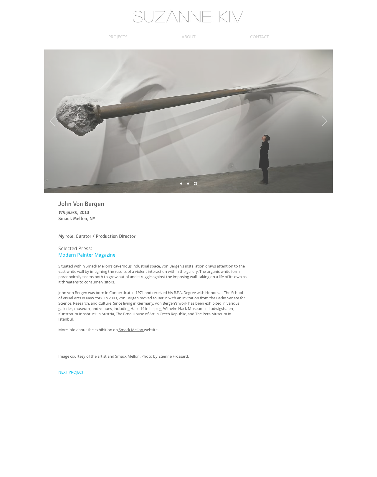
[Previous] (52, 121)
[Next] (324, 121)
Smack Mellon (131, 329)
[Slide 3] (195, 183)
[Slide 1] (181, 184)
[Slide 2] (188, 184)
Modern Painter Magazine (86, 255)
